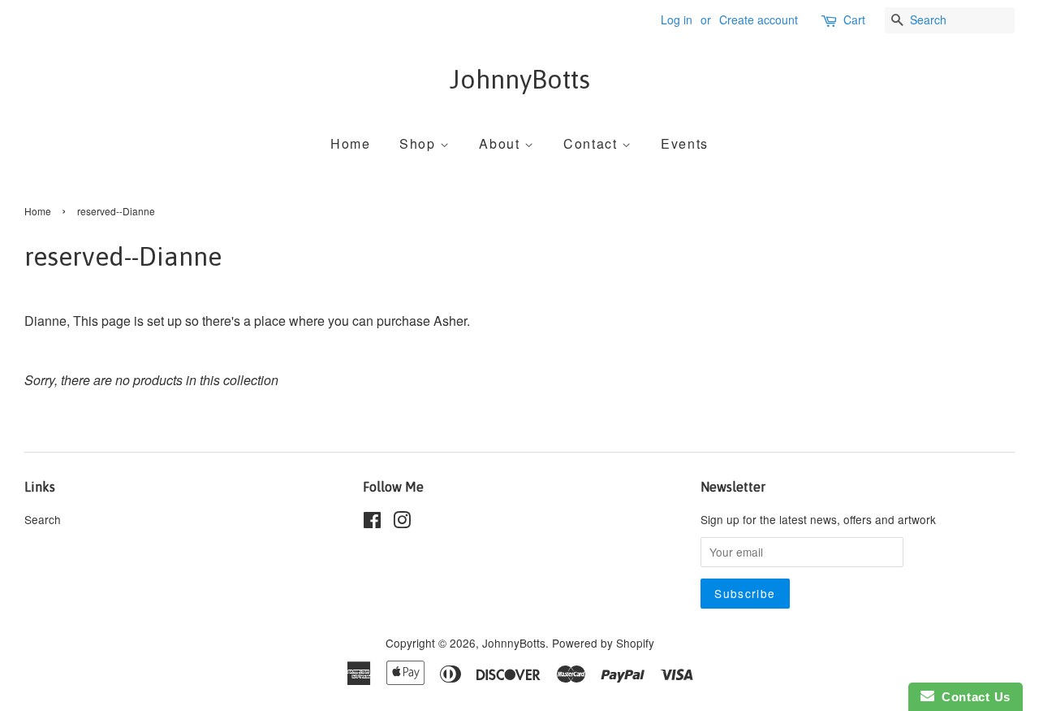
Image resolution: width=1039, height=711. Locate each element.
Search (42, 519)
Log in (676, 19)
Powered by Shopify (603, 643)
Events (685, 143)
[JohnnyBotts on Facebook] (372, 522)
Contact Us (972, 697)
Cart (854, 19)
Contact (592, 143)
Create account (758, 19)
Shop (419, 143)
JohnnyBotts (520, 79)
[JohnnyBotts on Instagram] (402, 522)
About (501, 143)
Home (350, 143)
